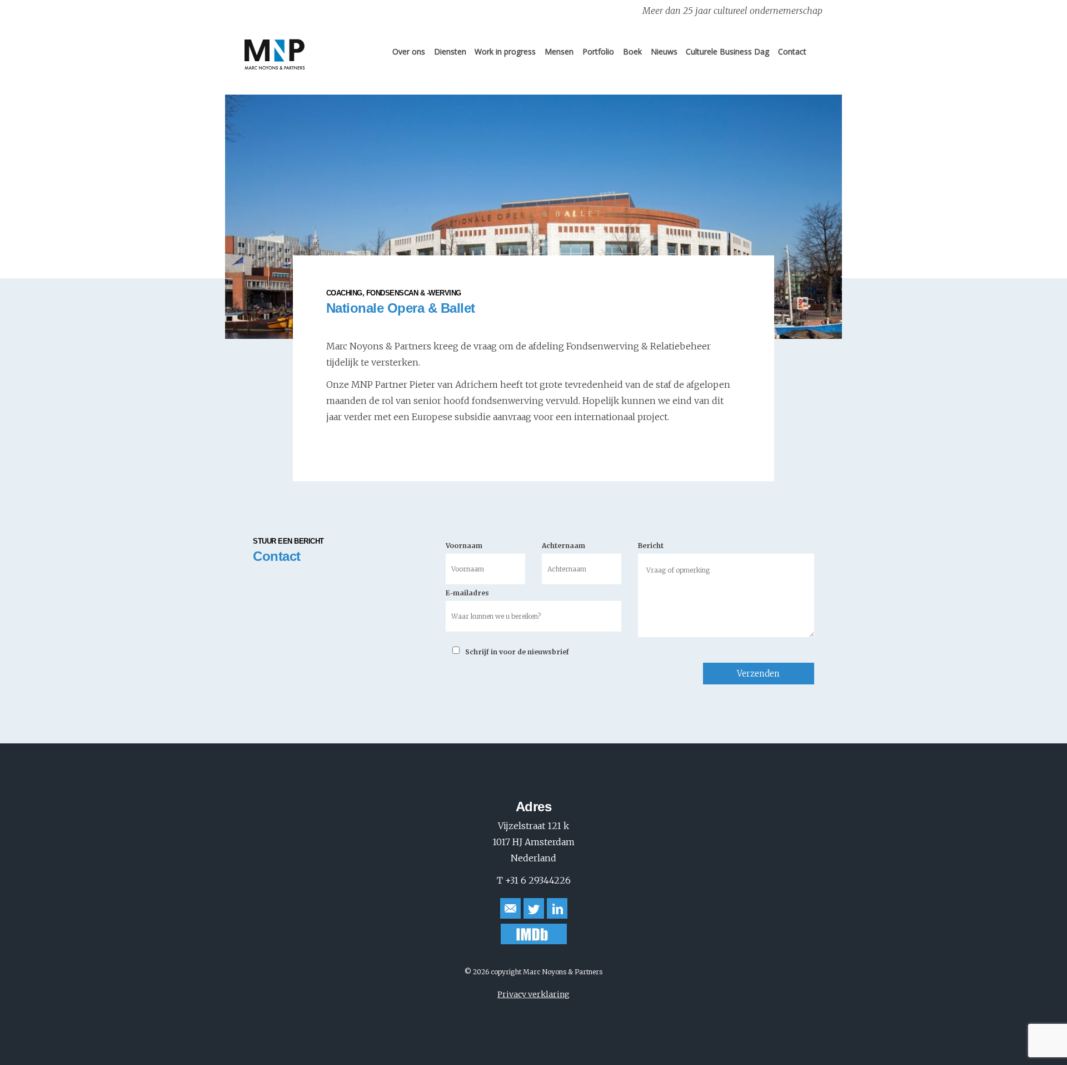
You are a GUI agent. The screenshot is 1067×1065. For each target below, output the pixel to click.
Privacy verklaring (533, 994)
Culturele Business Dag (727, 51)
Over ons (408, 51)
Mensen (559, 51)
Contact (792, 51)
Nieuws (664, 51)
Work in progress (505, 51)
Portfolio (598, 51)
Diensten (450, 51)
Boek (632, 51)
